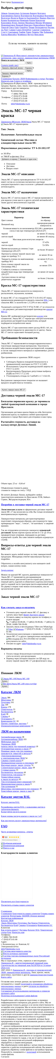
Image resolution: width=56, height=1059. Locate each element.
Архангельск (14, 13)
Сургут (4, 32)
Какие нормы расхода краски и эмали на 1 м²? (21, 816)
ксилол (40, 316)
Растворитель (7, 712)
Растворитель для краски (12, 772)
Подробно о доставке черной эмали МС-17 (25, 504)
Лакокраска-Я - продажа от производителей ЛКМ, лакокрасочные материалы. (26, 971)
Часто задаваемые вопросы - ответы (17, 832)
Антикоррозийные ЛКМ (12, 739)
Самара (12, 30)
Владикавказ (38, 16)
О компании (6, 79)
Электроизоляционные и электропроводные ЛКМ (13, 757)
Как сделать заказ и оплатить (18, 607)
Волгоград (5, 18)
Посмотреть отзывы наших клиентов (17, 905)
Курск (14, 23)
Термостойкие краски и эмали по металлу (10, 778)
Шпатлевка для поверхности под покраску (20, 789)
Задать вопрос (7, 570)
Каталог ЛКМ (19, 79)
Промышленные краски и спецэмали (17, 763)
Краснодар (40, 20)
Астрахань (24, 13)
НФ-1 (46, 300)
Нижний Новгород (24, 25)
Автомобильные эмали (11, 737)
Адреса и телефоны (22, 81)
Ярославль (39, 34)
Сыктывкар (13, 32)
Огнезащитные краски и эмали (15, 749)
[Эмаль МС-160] (8, 679)
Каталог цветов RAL (15, 796)
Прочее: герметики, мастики (13, 723)
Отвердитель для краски (12, 775)
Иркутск (51, 18)
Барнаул (33, 13)
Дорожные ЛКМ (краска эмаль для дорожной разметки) (18, 745)
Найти (29, 63)
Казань (4, 20)
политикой (31, 1052)
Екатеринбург (33, 18)
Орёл (16, 27)
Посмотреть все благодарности (15, 901)
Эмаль (4, 697)
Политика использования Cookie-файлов (19, 996)
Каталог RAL (34, 930)
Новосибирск (39, 25)
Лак (2, 705)
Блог (9, 932)
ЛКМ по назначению (16, 731)
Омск (11, 27)
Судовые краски (8, 770)
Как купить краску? (10, 930)
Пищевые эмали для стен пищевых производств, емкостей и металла (16, 752)
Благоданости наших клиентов (26, 913)
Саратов (35, 30)
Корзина (28, 68)
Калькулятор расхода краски (13, 812)
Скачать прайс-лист (9, 65)
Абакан (4, 13)
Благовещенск (7, 16)
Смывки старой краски (11, 760)
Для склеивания (8, 786)
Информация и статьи (35, 79)
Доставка (49, 79)
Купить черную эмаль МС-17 (13, 390)
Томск (28, 32)
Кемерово (24, 20)
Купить (5, 681)
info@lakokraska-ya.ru (20, 104)
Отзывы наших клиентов (17, 878)
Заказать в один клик (28, 159)
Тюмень (35, 32)
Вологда (14, 18)
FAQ (4, 826)
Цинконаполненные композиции (15, 726)
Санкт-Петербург (23, 30)
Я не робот (28, 49)
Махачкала (30, 23)
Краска (4, 707)
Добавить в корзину (10, 159)
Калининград (18, 2)
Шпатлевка (6, 700)
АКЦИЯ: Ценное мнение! (33, 916)
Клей (3, 714)
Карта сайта (6, 977)
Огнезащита (6, 719)
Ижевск (43, 18)
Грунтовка (5, 702)
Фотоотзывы (15, 916)
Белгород (42, 13)
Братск (17, 16)
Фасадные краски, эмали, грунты (16, 765)
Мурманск (47, 23)
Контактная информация (12, 918)
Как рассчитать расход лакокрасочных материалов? (24, 821)
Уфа (41, 32)
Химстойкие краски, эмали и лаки (16, 791)
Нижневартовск (8, 25)
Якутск (30, 34)
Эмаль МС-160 (22, 679)
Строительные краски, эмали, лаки (16, 768)
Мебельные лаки (8, 742)
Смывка (4, 716)
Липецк (21, 23)
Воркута (22, 18)
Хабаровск (48, 32)
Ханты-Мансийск (9, 34)
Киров (32, 20)
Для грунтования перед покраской (16, 782)
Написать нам (7, 81)
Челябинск (22, 34)
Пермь (31, 27)
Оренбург (24, 27)
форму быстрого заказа (34, 615)
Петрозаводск (41, 27)
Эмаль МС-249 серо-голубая (23, 684)
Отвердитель (7, 709)
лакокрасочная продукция (41, 975)
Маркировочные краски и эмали (15, 784)
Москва (38, 23)
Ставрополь (45, 30)
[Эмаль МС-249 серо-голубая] (6, 684)
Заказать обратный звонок (12, 68)
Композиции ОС (8, 721)
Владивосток (26, 16)
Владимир (49, 16)
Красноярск (6, 23)
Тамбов (22, 32)
